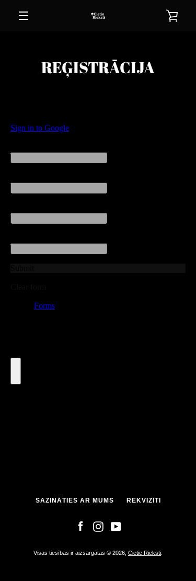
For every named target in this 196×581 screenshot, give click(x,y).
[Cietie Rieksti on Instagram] (98, 526)
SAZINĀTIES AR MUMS (75, 500)
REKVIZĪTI (143, 500)
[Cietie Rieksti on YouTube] (116, 526)
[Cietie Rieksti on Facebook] (80, 526)
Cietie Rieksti (144, 553)
